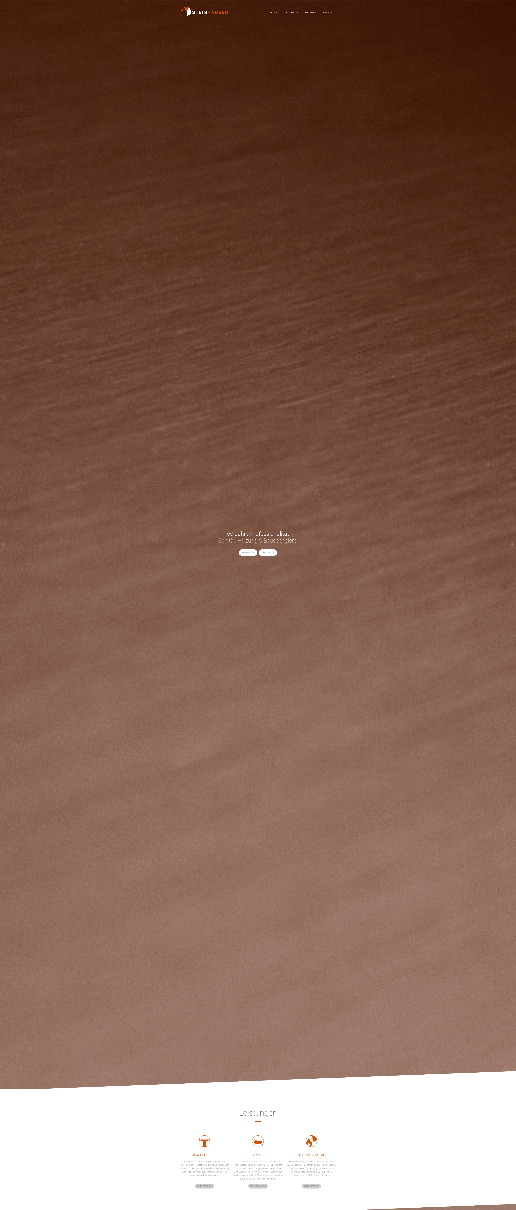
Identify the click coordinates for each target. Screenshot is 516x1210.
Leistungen (274, 12)
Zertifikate (310, 12)
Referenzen (292, 12)
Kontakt (327, 12)
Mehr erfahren (204, 1186)
